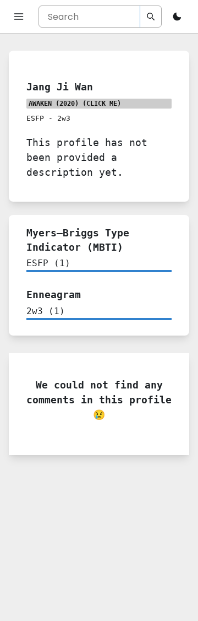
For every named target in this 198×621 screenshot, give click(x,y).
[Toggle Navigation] (19, 17)
